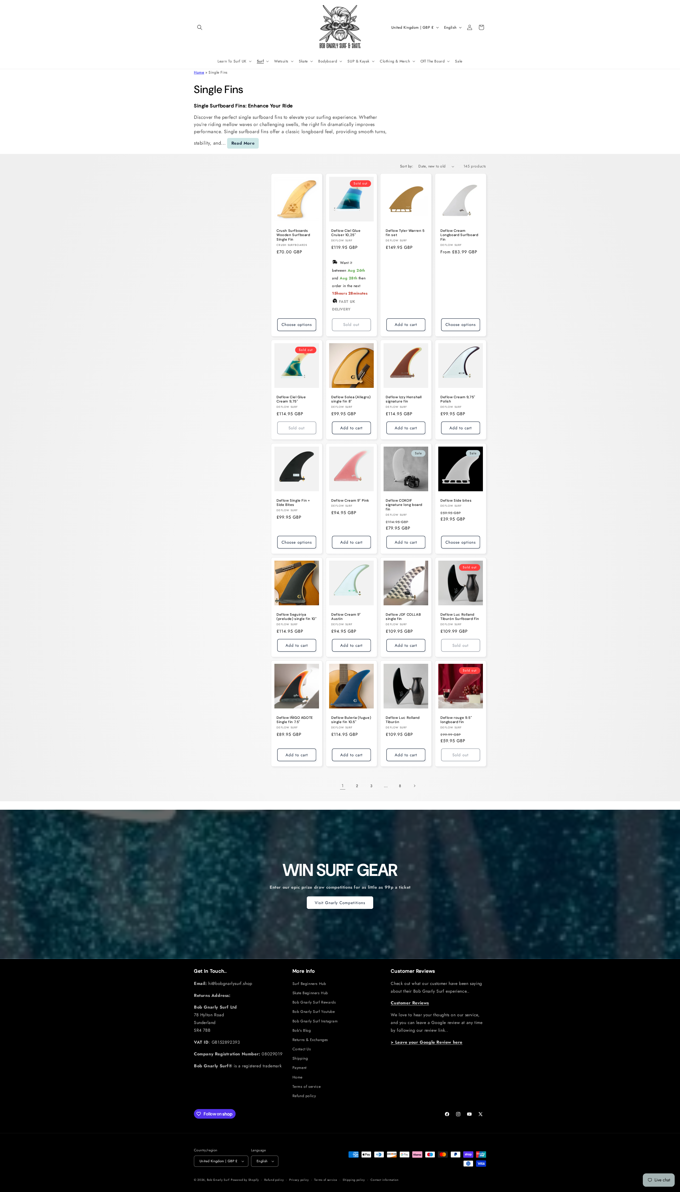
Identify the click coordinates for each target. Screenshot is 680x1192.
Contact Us (301, 1049)
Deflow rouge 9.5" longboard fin (456, 720)
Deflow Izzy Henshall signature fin (404, 399)
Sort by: (406, 166)
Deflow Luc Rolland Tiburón (403, 720)
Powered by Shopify (245, 1180)
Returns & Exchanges (310, 1039)
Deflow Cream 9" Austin (346, 616)
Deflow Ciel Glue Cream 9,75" (291, 399)
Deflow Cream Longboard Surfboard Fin (459, 235)
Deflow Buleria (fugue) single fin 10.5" (351, 720)
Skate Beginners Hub (310, 993)
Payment (299, 1067)
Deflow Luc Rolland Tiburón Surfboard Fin (459, 616)
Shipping (300, 1058)
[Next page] (414, 786)
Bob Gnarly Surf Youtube (313, 1011)
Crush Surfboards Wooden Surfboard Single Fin (293, 235)
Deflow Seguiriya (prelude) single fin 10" (296, 616)
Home (199, 72)
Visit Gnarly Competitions (340, 903)
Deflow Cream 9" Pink (350, 500)
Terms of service (306, 1086)
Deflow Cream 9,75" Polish (457, 399)
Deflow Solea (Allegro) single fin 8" (351, 399)
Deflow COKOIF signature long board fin (404, 504)
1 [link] (343, 786)
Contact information (385, 1179)
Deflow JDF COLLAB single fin (403, 616)
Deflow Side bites (455, 500)
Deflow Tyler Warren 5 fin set (405, 233)
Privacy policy (299, 1179)
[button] (200, 27)
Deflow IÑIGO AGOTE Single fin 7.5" (295, 720)
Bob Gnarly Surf (218, 1180)
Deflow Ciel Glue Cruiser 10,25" (346, 233)
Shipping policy (354, 1179)
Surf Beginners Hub (309, 983)
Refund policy (304, 1095)
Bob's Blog (301, 1030)
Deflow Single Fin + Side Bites (293, 502)
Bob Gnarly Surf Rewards (314, 1002)
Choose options (297, 325)
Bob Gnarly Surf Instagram (315, 1020)
